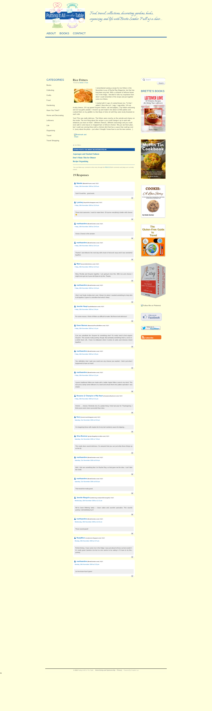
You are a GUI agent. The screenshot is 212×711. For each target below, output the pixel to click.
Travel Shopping (52, 140)
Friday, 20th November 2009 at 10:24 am (87, 205)
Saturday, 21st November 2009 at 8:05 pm (87, 481)
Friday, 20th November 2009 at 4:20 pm (86, 354)
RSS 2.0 (107, 167)
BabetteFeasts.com (89, 183)
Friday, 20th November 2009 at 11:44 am (87, 267)
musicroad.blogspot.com (88, 417)
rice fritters (78, 145)
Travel (48, 135)
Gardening (50, 105)
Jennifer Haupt (82, 306)
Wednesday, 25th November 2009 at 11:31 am (88, 500)
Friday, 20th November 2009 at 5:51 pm (86, 399)
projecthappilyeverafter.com (96, 436)
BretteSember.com (93, 223)
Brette (81, 82)
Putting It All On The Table (85, 670)
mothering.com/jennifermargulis (100, 497)
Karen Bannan (82, 325)
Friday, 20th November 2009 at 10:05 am (87, 186)
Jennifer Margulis (83, 498)
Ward (78, 264)
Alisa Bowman (82, 436)
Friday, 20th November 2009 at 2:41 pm (86, 328)
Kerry (79, 417)
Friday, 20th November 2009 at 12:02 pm (87, 288)
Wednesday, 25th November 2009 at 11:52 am (88, 522)
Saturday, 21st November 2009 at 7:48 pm (87, 439)
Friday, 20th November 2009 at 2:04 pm (86, 309)
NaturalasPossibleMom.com (96, 325)
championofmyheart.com (111, 396)
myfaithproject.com (94, 306)
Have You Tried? (52, 110)
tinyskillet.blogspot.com (91, 202)
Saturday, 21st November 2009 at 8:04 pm (87, 460)
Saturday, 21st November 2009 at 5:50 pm (87, 420)
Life (47, 125)
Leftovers (50, 120)
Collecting (50, 90)
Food (48, 100)
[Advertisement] (106, 57)
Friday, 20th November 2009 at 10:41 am (87, 245)
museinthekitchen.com (88, 264)
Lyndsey (80, 202)
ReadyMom (81, 538)
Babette (79, 183)
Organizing (50, 130)
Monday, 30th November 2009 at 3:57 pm (87, 541)
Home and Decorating (55, 115)
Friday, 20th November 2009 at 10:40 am (87, 226)
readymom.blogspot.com (93, 538)
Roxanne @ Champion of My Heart (90, 396)
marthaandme (82, 224)
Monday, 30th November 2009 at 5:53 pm (87, 564)
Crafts (48, 95)
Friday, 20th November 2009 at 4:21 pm (86, 375)
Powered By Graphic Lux (131, 670)
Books (48, 85)
